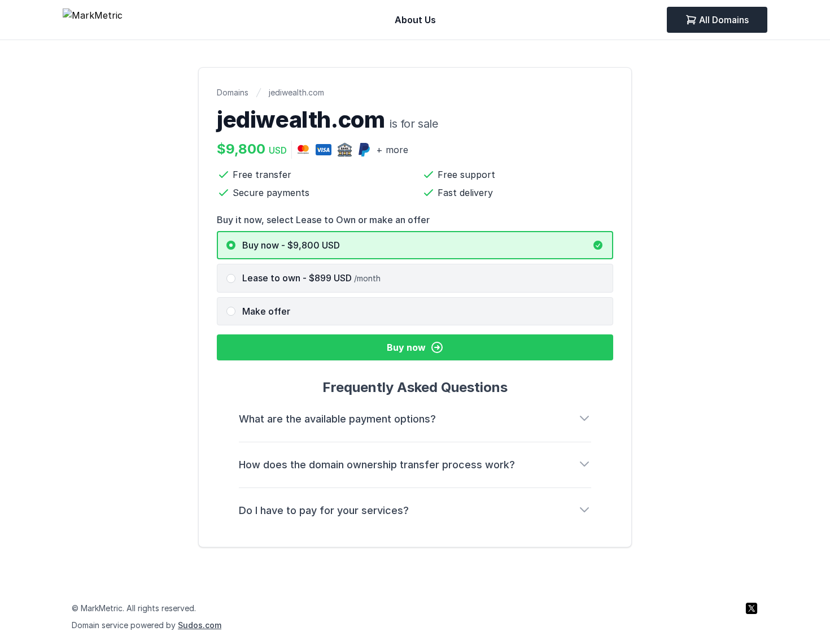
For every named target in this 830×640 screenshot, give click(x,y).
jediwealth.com (296, 92)
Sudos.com (199, 625)
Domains (232, 92)
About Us (415, 19)
